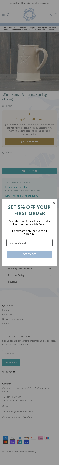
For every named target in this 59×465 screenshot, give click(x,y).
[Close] (53, 202)
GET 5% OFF (29, 254)
